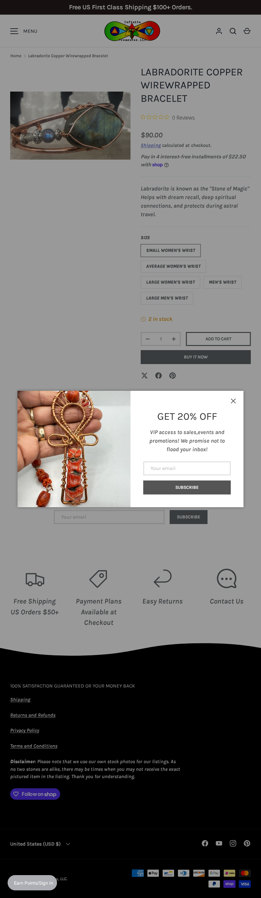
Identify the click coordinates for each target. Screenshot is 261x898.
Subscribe (187, 487)
